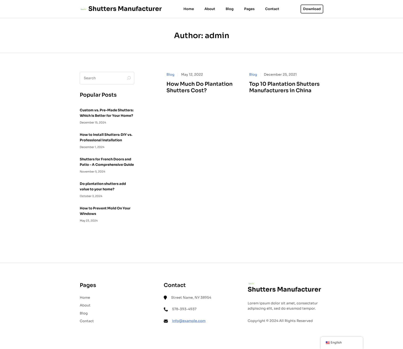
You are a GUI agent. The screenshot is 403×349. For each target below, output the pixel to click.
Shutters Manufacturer (125, 9)
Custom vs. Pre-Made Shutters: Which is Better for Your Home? (106, 113)
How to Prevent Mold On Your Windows (105, 211)
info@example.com (188, 321)
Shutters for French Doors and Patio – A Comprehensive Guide (107, 162)
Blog (170, 74)
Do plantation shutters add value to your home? (103, 186)
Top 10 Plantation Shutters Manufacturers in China (284, 87)
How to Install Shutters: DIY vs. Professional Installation (106, 137)
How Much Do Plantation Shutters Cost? (199, 87)
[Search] (129, 78)
